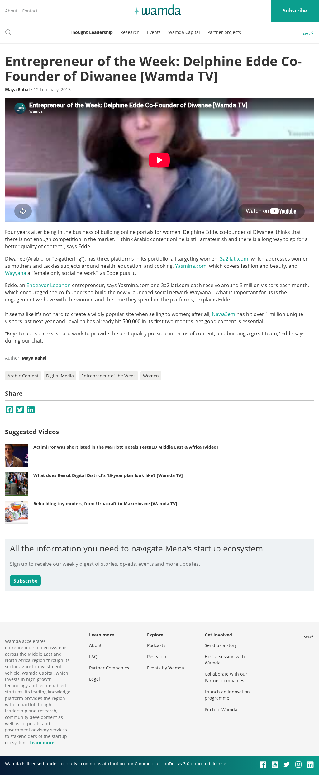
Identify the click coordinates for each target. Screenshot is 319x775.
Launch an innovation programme (227, 695)
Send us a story (221, 645)
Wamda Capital (184, 32)
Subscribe (295, 10)
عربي (308, 32)
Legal (94, 679)
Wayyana (15, 273)
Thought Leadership (91, 32)
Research (130, 32)
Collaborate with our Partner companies (226, 677)
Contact (30, 11)
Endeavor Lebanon (48, 285)
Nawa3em (223, 314)
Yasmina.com (191, 265)
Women (151, 376)
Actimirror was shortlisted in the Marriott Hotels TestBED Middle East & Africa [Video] (125, 447)
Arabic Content (23, 376)
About (11, 11)
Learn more (41, 742)
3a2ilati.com (234, 258)
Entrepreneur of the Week (108, 376)
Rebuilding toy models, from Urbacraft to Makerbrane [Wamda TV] (105, 504)
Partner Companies (109, 668)
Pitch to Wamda (221, 709)
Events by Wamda (165, 668)
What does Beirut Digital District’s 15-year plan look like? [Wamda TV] (108, 475)
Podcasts (156, 645)
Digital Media (60, 376)
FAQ (93, 656)
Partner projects (224, 32)
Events (154, 32)
